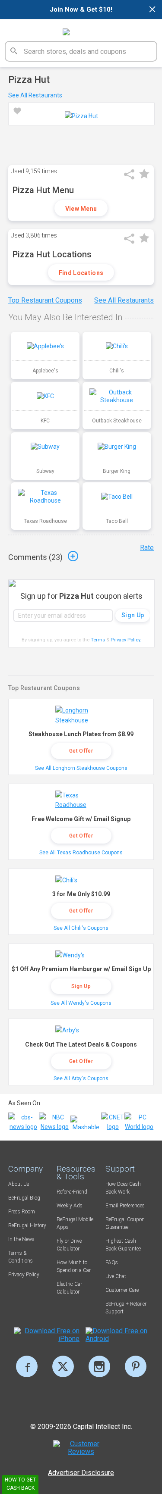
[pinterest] (135, 1366)
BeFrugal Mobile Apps (75, 1223)
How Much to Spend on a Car (74, 1266)
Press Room (21, 1212)
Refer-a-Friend (72, 1192)
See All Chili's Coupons (81, 928)
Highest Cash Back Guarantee (123, 1245)
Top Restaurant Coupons (45, 300)
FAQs (111, 1263)
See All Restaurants (35, 95)
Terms (98, 640)
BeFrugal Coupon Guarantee (125, 1223)
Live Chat (115, 1276)
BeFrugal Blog (24, 1198)
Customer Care (122, 1290)
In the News (21, 1239)
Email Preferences (125, 1206)
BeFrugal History (27, 1225)
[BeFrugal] (81, 29)
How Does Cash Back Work (123, 1188)
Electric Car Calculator (69, 1288)
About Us (18, 1184)
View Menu (81, 208)
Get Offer (81, 751)
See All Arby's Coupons (81, 1078)
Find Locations (81, 272)
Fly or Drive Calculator (69, 1245)
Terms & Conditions (20, 1257)
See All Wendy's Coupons (81, 1003)
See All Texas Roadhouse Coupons (81, 853)
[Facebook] (27, 1366)
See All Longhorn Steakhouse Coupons (81, 768)
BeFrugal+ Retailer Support (125, 1308)
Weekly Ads (70, 1206)
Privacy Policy (126, 640)
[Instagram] (99, 1366)
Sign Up (81, 986)
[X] (63, 1366)
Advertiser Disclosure (81, 1473)
